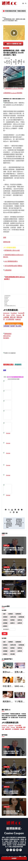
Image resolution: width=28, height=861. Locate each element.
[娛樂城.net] (14, 437)
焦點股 (9, 62)
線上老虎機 (19, 727)
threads (6, 301)
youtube (6, 298)
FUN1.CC (18, 319)
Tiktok (5, 304)
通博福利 (13, 620)
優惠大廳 (13, 317)
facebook (6, 297)
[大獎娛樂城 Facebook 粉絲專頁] (14, 88)
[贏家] (14, 447)
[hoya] (14, 499)
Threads (18, 315)
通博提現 (5, 617)
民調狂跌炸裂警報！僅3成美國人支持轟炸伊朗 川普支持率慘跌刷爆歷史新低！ (14, 550)
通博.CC (21, 856)
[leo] (14, 395)
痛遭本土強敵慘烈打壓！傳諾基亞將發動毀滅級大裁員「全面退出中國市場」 (14, 593)
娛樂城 (7, 62)
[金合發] (14, 457)
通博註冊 (5, 620)
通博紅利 (13, 623)
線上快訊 (11, 62)
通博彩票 (20, 623)
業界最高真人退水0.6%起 (12, 250)
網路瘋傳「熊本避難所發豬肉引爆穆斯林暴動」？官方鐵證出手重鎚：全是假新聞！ (14, 572)
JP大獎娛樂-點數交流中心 (10, 305)
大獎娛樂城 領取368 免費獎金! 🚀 (14, 324)
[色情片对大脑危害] (14, 341)
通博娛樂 (15, 62)
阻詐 (23, 62)
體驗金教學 (8, 729)
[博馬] (14, 489)
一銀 (5, 62)
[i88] (14, 415)
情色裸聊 (13, 654)
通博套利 (5, 626)
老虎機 (12, 326)
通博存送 (20, 620)
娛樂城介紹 (6, 48)
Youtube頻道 (18, 725)
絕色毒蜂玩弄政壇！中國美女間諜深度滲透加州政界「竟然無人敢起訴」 (11, 813)
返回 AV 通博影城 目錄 (14, 44)
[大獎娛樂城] (14, 270)
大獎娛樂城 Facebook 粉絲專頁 (12, 93)
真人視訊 (18, 326)
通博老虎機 (6, 242)
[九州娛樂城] (14, 469)
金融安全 (21, 62)
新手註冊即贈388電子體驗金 (13, 266)
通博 (13, 62)
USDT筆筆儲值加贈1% (11, 261)
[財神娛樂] (14, 427)
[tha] (14, 405)
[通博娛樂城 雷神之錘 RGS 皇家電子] (15, 285)
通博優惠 (5, 623)
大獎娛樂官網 (7, 295)
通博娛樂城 (19, 62)
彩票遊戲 (6, 326)
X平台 (5, 302)
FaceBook (14, 313)
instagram (6, 300)
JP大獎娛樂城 (10, 319)
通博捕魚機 (21, 617)
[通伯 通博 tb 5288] (14, 385)
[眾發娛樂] (14, 479)
